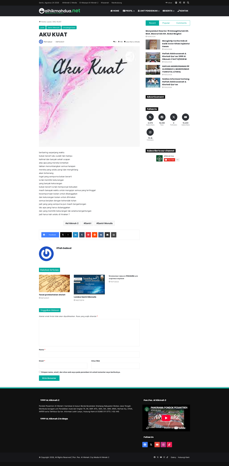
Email (42, 361)
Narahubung (117, 3)
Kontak (184, 11)
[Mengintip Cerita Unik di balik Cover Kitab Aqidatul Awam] (153, 44)
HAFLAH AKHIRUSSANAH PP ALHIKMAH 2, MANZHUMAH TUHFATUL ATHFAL (175, 69)
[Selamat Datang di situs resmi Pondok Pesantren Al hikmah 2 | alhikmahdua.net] (59, 11)
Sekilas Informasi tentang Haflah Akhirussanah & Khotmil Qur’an (175, 82)
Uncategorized (69, 27)
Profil (129, 11)
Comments (181, 23)
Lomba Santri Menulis (85, 297)
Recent (152, 23)
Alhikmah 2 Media (69, 3)
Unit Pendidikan (149, 11)
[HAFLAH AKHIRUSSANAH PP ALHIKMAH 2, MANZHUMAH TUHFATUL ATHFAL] (153, 70)
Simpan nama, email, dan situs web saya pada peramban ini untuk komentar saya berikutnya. (80, 372)
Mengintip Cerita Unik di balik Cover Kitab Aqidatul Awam (176, 44)
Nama (42, 350)
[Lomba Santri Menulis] (89, 284)
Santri (88, 223)
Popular (166, 23)
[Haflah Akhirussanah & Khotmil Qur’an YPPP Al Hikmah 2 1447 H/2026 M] (153, 57)
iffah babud (63, 248)
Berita (168, 11)
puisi (49, 22)
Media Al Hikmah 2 (101, 457)
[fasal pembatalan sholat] (54, 283)
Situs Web (95, 361)
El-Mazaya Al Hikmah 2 (89, 3)
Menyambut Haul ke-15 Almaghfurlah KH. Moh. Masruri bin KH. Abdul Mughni (167, 32)
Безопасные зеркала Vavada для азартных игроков (123, 277)
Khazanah (105, 3)
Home (116, 11)
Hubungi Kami (183, 457)
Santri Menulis (54, 27)
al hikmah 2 (72, 223)
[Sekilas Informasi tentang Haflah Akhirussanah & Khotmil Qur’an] (153, 83)
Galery (173, 457)
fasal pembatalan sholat (52, 294)
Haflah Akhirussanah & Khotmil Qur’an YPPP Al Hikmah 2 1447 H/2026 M (174, 56)
